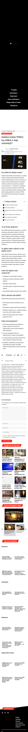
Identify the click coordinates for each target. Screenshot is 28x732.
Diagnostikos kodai (6, 133)
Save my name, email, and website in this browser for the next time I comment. (14, 436)
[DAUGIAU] (25, 355)
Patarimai (4, 546)
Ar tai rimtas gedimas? (9, 207)
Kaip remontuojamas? (9, 219)
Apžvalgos (4, 582)
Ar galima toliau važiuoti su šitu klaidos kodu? (13, 211)
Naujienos (4, 617)
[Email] (18, 355)
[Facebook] (2, 712)
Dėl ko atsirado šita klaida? (10, 217)
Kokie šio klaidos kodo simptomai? (12, 214)
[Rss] (8, 712)
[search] (26, 108)
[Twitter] (5, 712)
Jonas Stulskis (14, 148)
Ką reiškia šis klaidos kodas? (11, 205)
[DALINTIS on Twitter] (14, 355)
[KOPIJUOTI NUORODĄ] (21, 355)
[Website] (26, 361)
